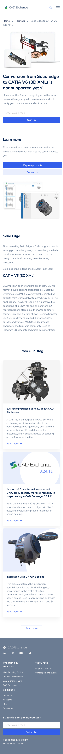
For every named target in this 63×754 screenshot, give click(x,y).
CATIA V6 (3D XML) (19, 275)
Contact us (33, 172)
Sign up (31, 120)
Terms (20, 743)
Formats (20, 21)
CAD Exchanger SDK (12, 680)
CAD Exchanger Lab (12, 685)
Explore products (32, 165)
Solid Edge (11, 236)
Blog (5, 704)
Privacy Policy (9, 743)
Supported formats (43, 668)
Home (6, 21)
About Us (7, 699)
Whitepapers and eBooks (45, 672)
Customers (8, 695)
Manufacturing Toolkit (13, 672)
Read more (31, 628)
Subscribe (31, 732)
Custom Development (13, 676)
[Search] (50, 7)
